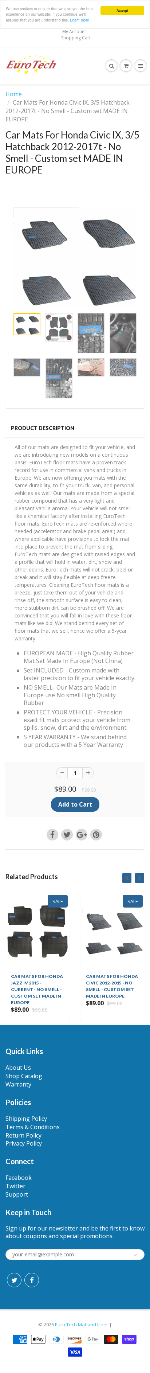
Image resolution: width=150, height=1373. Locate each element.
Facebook (18, 1178)
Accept (122, 10)
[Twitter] (14, 1280)
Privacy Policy (23, 1143)
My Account (74, 31)
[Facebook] (31, 1280)
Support (16, 1194)
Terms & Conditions (32, 1127)
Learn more (79, 20)
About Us (18, 1068)
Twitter (15, 1186)
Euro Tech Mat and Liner (82, 1324)
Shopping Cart (76, 38)
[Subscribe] (135, 1255)
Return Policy (23, 1135)
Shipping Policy (26, 1119)
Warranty (18, 1084)
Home (13, 94)
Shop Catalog (23, 1076)
